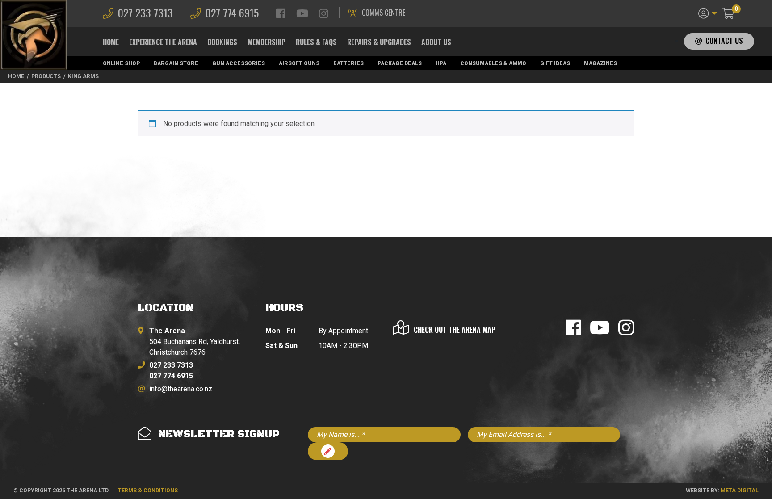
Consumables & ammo (493, 63)
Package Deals (400, 63)
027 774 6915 (232, 12)
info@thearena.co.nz (180, 389)
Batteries (348, 63)
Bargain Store (176, 63)
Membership (266, 42)
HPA (441, 63)
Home (111, 42)
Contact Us (724, 40)
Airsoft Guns (299, 63)
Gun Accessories (238, 63)
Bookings (222, 42)
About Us (436, 42)
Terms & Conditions (148, 490)
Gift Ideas (555, 63)
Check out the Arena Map (454, 329)
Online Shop (121, 63)
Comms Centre (383, 12)
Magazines (600, 63)
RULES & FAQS (316, 42)
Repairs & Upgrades (379, 42)
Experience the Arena (163, 42)
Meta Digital (740, 490)
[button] (708, 12)
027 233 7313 (145, 12)
